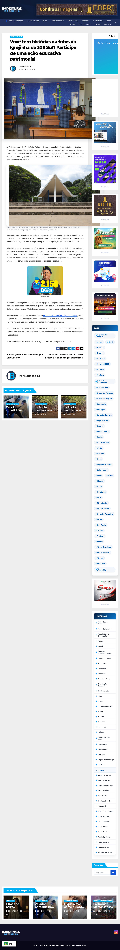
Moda (110, 475)
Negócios (101, 492)
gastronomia (103, 443)
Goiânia (100, 453)
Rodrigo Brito (103, 842)
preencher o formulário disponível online (60, 316)
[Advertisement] (103, 94)
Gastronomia (103, 691)
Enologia (101, 410)
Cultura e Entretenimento (104, 652)
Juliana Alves (103, 816)
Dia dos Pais (102, 388)
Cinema (100, 369)
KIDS (100, 696)
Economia (101, 404)
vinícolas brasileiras (101, 570)
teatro (100, 530)
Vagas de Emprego (106, 760)
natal (99, 486)
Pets (99, 497)
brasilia (100, 347)
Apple (99, 342)
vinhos (100, 558)
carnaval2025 (103, 364)
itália (99, 459)
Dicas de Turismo (105, 393)
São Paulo (101, 525)
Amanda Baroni (104, 775)
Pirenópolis (102, 503)
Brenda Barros (104, 780)
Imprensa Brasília (53, 945)
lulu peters (102, 470)
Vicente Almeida (105, 852)
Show (99, 519)
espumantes (102, 421)
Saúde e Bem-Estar (104, 738)
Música (100, 481)
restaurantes (103, 508)
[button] (116, 23)
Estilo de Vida (103, 679)
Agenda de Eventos (102, 336)
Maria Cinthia (103, 832)
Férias (100, 437)
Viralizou (101, 765)
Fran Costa (102, 796)
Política (101, 732)
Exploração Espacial (102, 685)
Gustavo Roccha (104, 801)
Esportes (101, 674)
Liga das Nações (104, 464)
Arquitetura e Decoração (103, 635)
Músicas (101, 722)
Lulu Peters (102, 827)
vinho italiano (103, 552)
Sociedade (102, 744)
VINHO (100, 541)
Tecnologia (102, 749)
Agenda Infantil (104, 629)
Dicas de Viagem (104, 399)
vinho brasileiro (104, 547)
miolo (99, 475)
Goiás (99, 448)
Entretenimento (104, 415)
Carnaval (101, 358)
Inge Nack (102, 806)
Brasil (111, 342)
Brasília (100, 353)
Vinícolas (101, 563)
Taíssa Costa (103, 847)
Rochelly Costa (104, 837)
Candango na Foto (105, 785)
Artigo (100, 641)
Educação (102, 669)
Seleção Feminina (105, 514)
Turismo (101, 536)
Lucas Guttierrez (105, 706)
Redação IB (26, 67)
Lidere (100, 701)
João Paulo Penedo (106, 811)
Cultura (100, 375)
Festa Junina (103, 432)
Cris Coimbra (103, 791)
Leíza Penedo (103, 821)
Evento (100, 426)
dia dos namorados (102, 381)
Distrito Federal (16, 36)
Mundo (101, 717)
